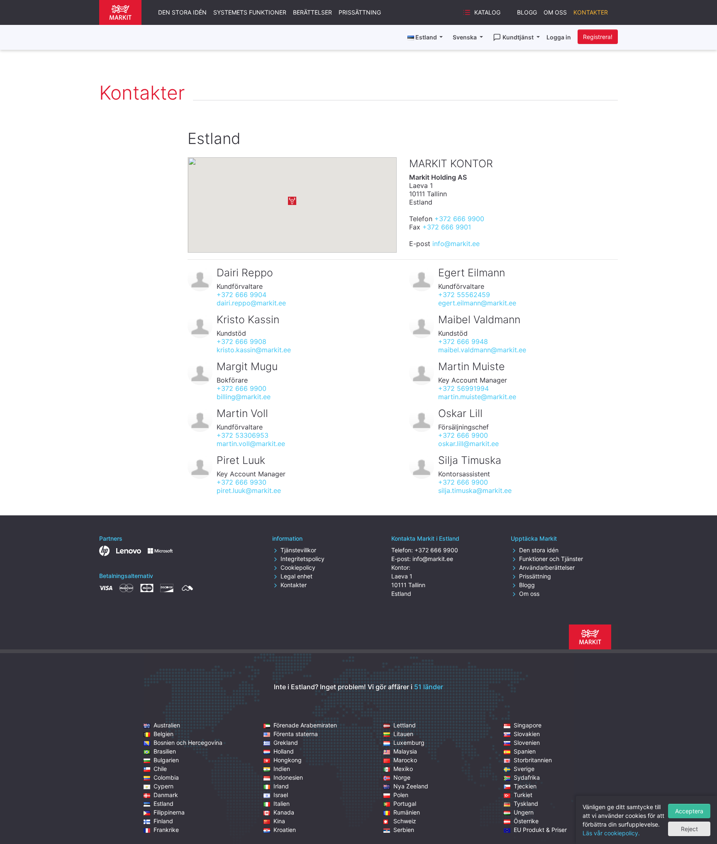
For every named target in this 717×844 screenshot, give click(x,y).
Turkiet (523, 794)
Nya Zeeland (410, 786)
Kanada (283, 812)
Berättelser (312, 12)
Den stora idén (182, 12)
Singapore (527, 725)
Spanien (525, 751)
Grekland (285, 742)
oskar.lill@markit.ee (468, 443)
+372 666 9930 (241, 482)
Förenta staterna (295, 733)
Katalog (487, 12)
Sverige (524, 768)
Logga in (558, 37)
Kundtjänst (518, 37)
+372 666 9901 (446, 227)
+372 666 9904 (241, 294)
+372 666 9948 (463, 341)
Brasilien (165, 751)
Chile (160, 768)
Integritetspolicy (302, 558)
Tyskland (526, 803)
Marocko (405, 760)
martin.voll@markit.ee (251, 443)
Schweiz (404, 820)
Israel (280, 794)
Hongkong (287, 760)
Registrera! (597, 36)
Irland (281, 786)
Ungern (524, 812)
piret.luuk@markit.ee (249, 490)
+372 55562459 (464, 294)
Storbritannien (533, 760)
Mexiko (403, 768)
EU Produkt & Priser (540, 829)
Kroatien (284, 829)
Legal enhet (296, 576)
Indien (281, 768)
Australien (167, 725)
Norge (401, 777)
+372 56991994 (463, 388)
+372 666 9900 (459, 219)
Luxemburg (408, 742)
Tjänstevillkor (298, 550)
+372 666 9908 (241, 341)
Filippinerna (169, 812)
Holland (283, 751)
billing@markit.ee (244, 397)
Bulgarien (166, 760)
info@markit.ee (456, 243)
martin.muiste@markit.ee (477, 397)
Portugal (404, 803)
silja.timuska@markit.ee (475, 490)
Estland (163, 803)
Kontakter (590, 12)
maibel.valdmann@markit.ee (482, 350)
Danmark (166, 794)
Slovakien (527, 733)
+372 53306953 (242, 435)
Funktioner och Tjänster (551, 558)
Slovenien (527, 742)
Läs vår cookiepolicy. (611, 833)
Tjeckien (525, 786)
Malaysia (405, 751)
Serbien (403, 829)
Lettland (404, 725)
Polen (400, 794)
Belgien (163, 733)
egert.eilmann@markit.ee (477, 303)
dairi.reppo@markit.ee (251, 303)
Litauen (403, 733)
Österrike (526, 820)
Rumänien (406, 812)
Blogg (527, 12)
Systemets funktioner (249, 12)
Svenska (465, 37)
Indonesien (288, 777)
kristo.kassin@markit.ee (254, 350)
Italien (281, 803)
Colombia (166, 777)
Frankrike (166, 829)
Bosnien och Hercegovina (188, 742)
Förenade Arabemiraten (305, 725)
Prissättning (360, 12)
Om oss (555, 12)
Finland (163, 820)
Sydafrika (527, 777)
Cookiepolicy (297, 567)
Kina (279, 820)
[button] (292, 201)
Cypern (163, 786)
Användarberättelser (547, 567)
